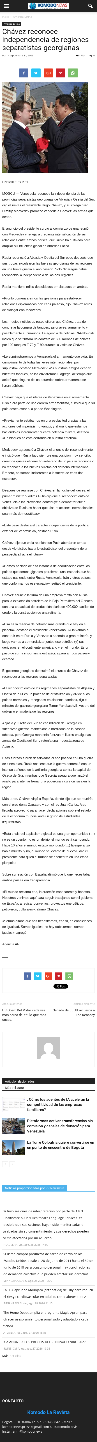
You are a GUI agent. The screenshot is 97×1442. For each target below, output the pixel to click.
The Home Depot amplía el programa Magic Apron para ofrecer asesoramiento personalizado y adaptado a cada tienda (45, 1319)
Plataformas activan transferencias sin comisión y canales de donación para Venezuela (60, 1126)
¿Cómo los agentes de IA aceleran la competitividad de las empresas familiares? (58, 1104)
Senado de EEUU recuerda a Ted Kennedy (74, 1012)
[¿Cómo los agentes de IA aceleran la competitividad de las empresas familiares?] (13, 1104)
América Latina (12, 23)
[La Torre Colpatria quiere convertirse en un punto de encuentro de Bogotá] (13, 1147)
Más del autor (14, 1088)
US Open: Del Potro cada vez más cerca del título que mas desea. (24, 1015)
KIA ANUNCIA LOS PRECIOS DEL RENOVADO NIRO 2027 (44, 1342)
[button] (90, 6)
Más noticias (11, 1356)
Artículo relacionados (20, 1081)
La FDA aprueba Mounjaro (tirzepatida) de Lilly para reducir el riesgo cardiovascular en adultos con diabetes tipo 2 (48, 1293)
